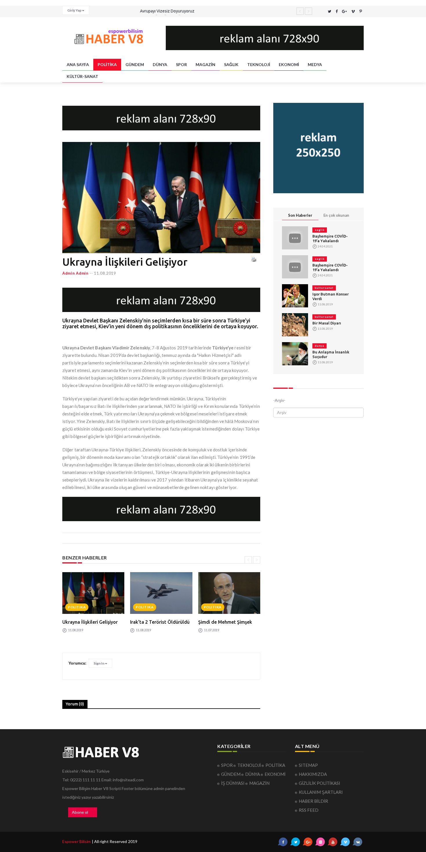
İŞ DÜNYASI (233, 783)
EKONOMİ (289, 64)
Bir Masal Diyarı (326, 323)
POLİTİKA (107, 64)
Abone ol (80, 812)
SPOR (181, 64)
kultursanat (324, 287)
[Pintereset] (361, 11)
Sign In (99, 663)
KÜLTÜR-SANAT (82, 76)
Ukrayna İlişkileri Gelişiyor (90, 622)
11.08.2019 (105, 273)
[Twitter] (329, 11)
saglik (320, 229)
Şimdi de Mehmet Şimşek (225, 622)
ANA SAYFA (78, 64)
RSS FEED (308, 810)
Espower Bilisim (76, 841)
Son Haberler (300, 215)
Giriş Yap (74, 10)
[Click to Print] (253, 258)
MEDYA (315, 64)
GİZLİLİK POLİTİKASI (319, 783)
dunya (319, 345)
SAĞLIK (231, 64)
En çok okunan (336, 215)
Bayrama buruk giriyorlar (161, 11)
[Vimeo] (353, 11)
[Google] (344, 11)
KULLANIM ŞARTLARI (321, 792)
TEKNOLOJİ (258, 64)
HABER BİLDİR (313, 801)
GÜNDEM (134, 64)
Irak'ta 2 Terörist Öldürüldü (160, 622)
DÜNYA (160, 64)
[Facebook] (336, 11)
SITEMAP (308, 765)
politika (77, 607)
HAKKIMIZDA (313, 774)
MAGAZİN (205, 64)
